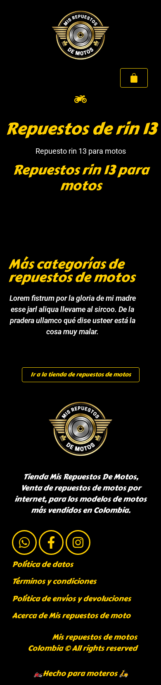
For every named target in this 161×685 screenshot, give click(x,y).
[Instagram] (78, 542)
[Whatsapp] (24, 542)
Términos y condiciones (54, 581)
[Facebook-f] (51, 542)
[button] (80, 99)
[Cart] (134, 78)
